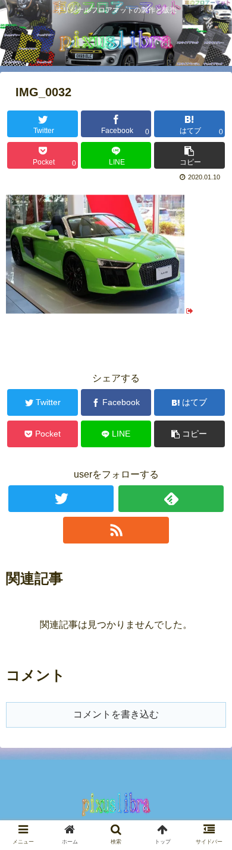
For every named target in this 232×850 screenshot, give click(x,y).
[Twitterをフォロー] (61, 498)
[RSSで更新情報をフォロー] (116, 530)
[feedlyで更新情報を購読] (171, 498)
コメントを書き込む (116, 714)
